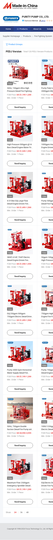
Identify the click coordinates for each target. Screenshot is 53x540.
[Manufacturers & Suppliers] (20, 5)
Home (8, 29)
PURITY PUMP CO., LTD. (35, 16)
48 (27, 512)
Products (24, 29)
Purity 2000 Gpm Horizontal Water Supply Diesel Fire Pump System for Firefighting (20, 372)
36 (21, 512)
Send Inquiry (20, 107)
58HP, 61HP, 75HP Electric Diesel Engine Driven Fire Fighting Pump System (18, 260)
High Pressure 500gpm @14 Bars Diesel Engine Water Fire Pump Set (19, 147)
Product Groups (15, 44)
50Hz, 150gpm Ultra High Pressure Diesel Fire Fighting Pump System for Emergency (19, 91)
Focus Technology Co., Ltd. (35, 529)
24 (15, 512)
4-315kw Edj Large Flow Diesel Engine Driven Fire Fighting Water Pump (17, 203)
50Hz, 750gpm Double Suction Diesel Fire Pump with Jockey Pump (20, 429)
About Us (37, 29)
